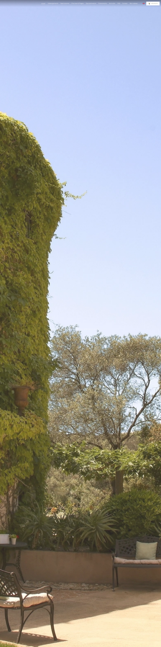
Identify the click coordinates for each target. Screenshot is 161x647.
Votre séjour (153, 3)
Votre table (153, 10)
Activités (112, 3)
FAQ (118, 3)
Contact (124, 3)
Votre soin (153, 7)
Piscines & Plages (77, 3)
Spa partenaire (91, 3)
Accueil (43, 3)
